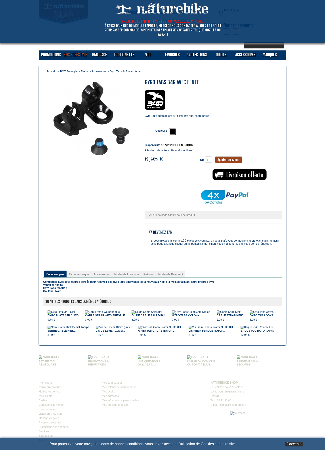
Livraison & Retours (50, 413)
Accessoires (99, 71)
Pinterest (183, 386)
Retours (148, 274)
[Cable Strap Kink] (230, 312)
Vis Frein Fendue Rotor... (207, 330)
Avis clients (45, 396)
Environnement (48, 409)
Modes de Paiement (170, 274)
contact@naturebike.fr (233, 404)
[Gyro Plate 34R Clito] (63, 312)
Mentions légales (49, 418)
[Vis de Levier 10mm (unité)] (114, 327)
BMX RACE (99, 54)
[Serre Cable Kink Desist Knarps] (68, 327)
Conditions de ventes (51, 404)
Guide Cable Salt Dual (148, 315)
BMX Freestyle (69, 71)
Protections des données (54, 427)
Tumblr (166, 386)
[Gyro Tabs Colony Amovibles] (191, 312)
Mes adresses (110, 396)
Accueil (51, 71)
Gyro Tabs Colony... (186, 315)
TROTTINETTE (124, 54)
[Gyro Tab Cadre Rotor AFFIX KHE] (160, 327)
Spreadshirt (46, 435)
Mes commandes (112, 382)
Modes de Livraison (126, 274)
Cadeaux (44, 400)
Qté (202, 160)
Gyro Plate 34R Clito (63, 315)
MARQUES (270, 54)
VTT (148, 54)
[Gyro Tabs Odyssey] (264, 312)
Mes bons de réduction (115, 404)
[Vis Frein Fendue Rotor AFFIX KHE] (211, 327)
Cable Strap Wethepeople (105, 315)
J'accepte (294, 444)
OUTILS (221, 54)
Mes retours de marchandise (119, 387)
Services (44, 431)
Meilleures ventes (49, 391)
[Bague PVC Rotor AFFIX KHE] (261, 327)
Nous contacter (223, 376)
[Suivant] (276, 321)
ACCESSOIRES (245, 54)
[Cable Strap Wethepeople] (105, 312)
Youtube (175, 377)
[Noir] (172, 132)
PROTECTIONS (196, 54)
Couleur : (161, 130)
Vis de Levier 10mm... (110, 330)
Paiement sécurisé (50, 422)
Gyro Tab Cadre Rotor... (156, 330)
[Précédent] (45, 321)
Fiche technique (79, 274)
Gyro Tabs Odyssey (264, 315)
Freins (84, 71)
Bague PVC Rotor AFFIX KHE (261, 330)
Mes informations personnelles (120, 400)
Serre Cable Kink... (62, 330)
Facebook (166, 377)
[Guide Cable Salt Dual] (148, 312)
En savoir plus (55, 274)
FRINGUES (172, 54)
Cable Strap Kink (230, 315)
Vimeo (183, 377)
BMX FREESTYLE (75, 54)
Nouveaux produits (50, 387)
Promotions (45, 382)
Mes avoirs (108, 391)
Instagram (191, 377)
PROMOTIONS (51, 54)
